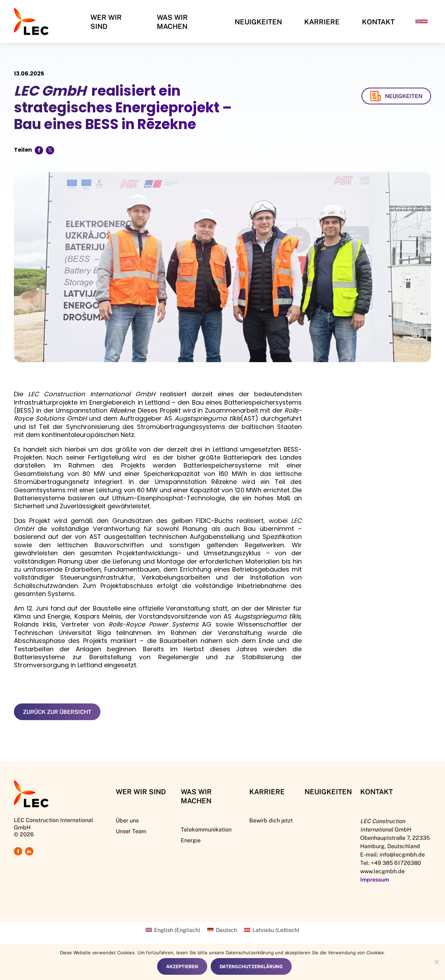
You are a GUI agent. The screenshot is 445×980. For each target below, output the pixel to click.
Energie (191, 840)
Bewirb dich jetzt (271, 820)
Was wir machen (172, 21)
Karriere (322, 21)
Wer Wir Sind (106, 21)
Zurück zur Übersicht (57, 711)
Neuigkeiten (258, 21)
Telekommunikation (206, 829)
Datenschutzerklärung (251, 966)
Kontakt (378, 21)
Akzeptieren (182, 966)
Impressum (374, 879)
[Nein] (436, 961)
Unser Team (131, 831)
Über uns (127, 820)
